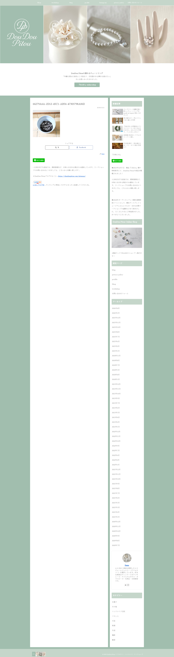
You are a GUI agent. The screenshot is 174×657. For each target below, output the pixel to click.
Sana (127, 565)
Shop (114, 284)
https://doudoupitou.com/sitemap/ (72, 176)
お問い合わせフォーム (120, 293)
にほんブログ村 (38, 185)
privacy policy (117, 275)
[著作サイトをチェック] (125, 585)
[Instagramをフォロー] (128, 585)
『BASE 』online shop (87, 85)
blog (113, 270)
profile (114, 279)
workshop (116, 289)
